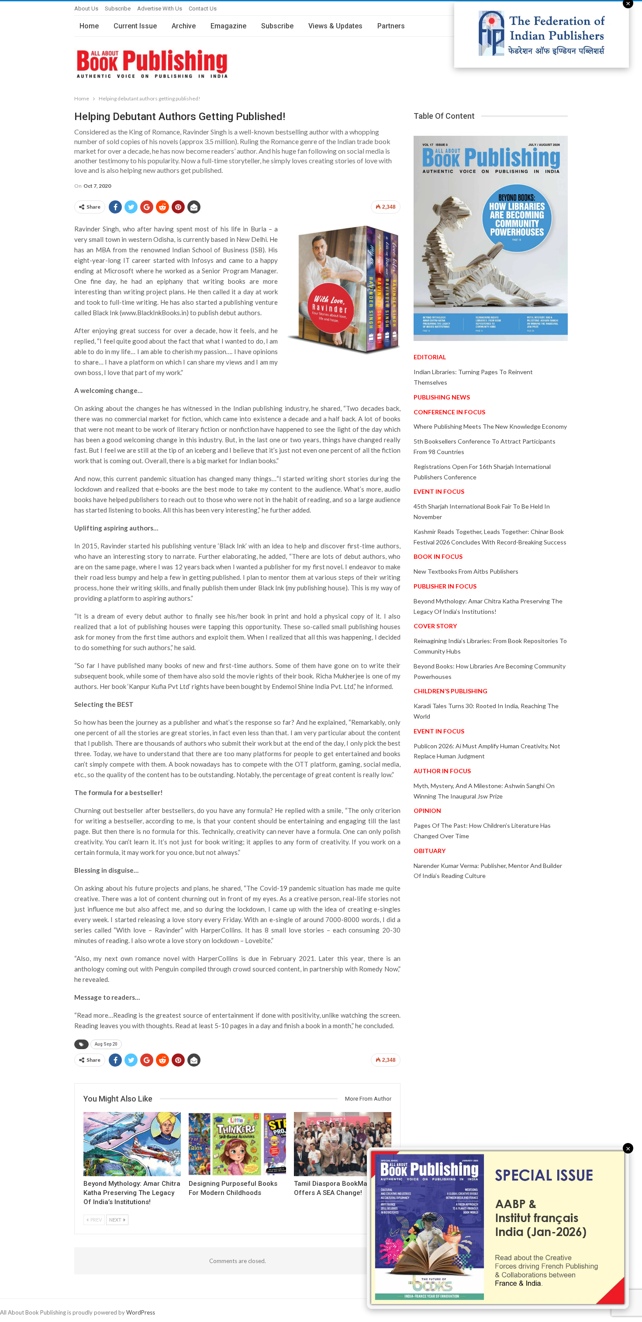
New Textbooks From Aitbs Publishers (466, 571)
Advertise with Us (159, 8)
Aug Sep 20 (106, 1044)
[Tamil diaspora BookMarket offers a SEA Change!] (342, 1144)
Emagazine (228, 26)
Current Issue (135, 26)
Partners (391, 26)
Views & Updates (335, 26)
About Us (86, 8)
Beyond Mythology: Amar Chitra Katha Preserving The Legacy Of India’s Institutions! (131, 1193)
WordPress (140, 1312)
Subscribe (118, 8)
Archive (184, 26)
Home (89, 26)
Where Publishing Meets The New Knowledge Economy (490, 426)
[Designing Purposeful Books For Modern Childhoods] (237, 1144)
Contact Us (203, 8)
